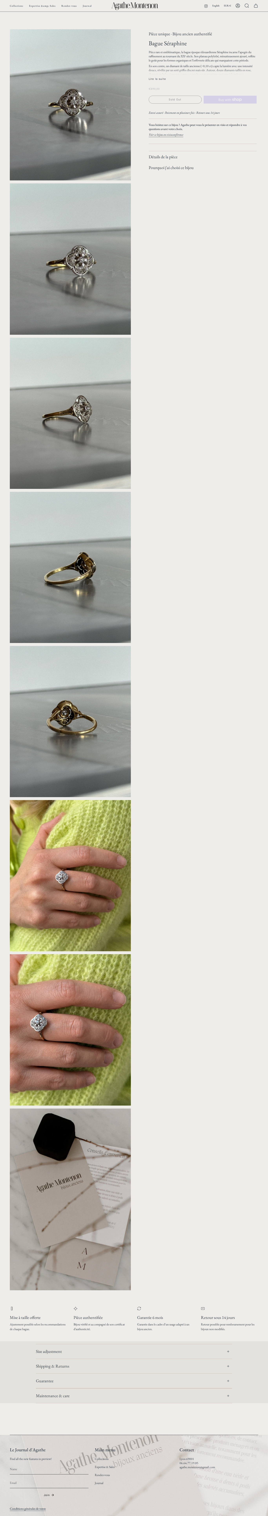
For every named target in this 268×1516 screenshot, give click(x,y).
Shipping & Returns (52, 1366)
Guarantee (45, 1381)
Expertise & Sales (105, 1467)
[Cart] (255, 5)
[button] (16, 6)
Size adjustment (49, 1351)
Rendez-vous (102, 1475)
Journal (99, 1483)
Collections (101, 1459)
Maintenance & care (53, 1396)
